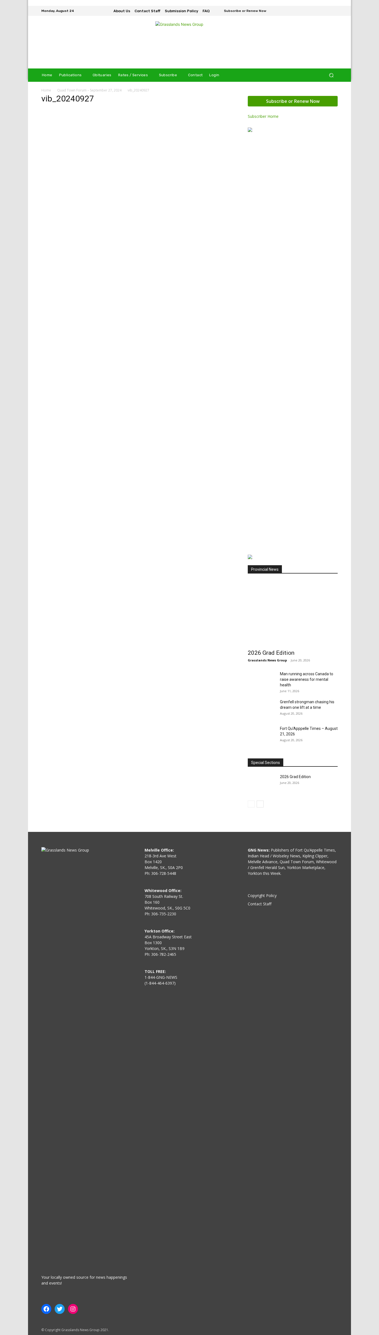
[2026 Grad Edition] (293, 613)
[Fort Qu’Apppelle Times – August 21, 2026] (262, 735)
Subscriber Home (263, 116)
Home (46, 90)
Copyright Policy (262, 895)
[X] (334, 11)
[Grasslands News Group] (189, 42)
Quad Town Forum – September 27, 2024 (89, 90)
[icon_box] (241, 11)
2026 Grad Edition (271, 652)
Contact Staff (259, 903)
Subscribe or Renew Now (293, 101)
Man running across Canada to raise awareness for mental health (306, 679)
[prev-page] (251, 804)
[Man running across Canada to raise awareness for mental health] (262, 681)
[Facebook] (318, 11)
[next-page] (260, 804)
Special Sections (265, 762)
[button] (331, 75)
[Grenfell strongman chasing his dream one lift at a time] (262, 709)
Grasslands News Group (267, 660)
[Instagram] (326, 11)
